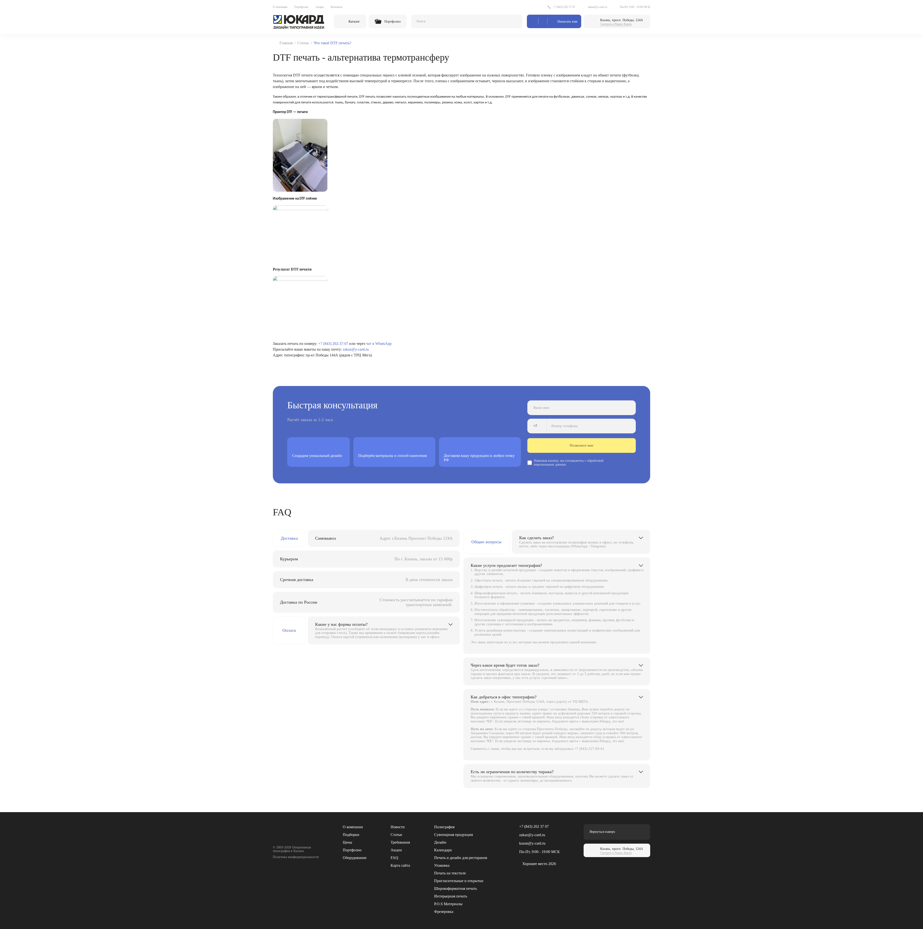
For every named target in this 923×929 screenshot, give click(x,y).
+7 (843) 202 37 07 (564, 7)
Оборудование (355, 858)
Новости (398, 827)
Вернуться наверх (602, 832)
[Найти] (514, 21)
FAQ (394, 858)
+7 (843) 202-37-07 (333, 343)
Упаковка (441, 865)
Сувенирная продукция (453, 835)
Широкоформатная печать (455, 888)
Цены (347, 842)
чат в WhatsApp (379, 343)
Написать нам (567, 21)
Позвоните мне (581, 445)
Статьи (303, 43)
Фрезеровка (443, 912)
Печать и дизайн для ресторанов (460, 858)
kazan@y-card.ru (532, 843)
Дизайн (440, 842)
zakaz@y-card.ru (597, 7)
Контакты (336, 7)
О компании (280, 7)
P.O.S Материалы (448, 904)
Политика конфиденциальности (296, 857)
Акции (320, 7)
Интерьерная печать (450, 896)
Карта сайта (400, 865)
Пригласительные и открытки (458, 881)
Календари (443, 850)
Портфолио (301, 7)
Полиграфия (444, 827)
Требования (400, 842)
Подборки (351, 835)
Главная (286, 43)
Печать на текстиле (450, 873)
